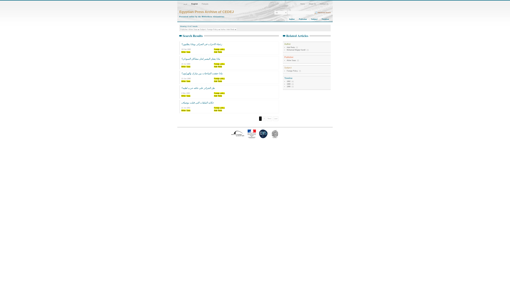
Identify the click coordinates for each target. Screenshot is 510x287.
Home (302, 4)
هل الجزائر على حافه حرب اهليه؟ (197, 88)
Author (292, 19)
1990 (288, 87)
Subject (314, 19)
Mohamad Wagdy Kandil (296, 50)
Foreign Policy (292, 71)
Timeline (325, 19)
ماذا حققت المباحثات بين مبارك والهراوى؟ (202, 73)
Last (275, 119)
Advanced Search (324, 13)
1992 (288, 81)
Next (269, 119)
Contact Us (324, 4)
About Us (312, 4)
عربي (185, 4)
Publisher (303, 19)
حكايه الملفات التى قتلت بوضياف (197, 102)
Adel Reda (291, 47)
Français (205, 4)
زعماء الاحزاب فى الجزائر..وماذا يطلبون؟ (201, 44)
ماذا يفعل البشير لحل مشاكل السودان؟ (200, 58)
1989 (288, 84)
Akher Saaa (291, 60)
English (194, 4)
